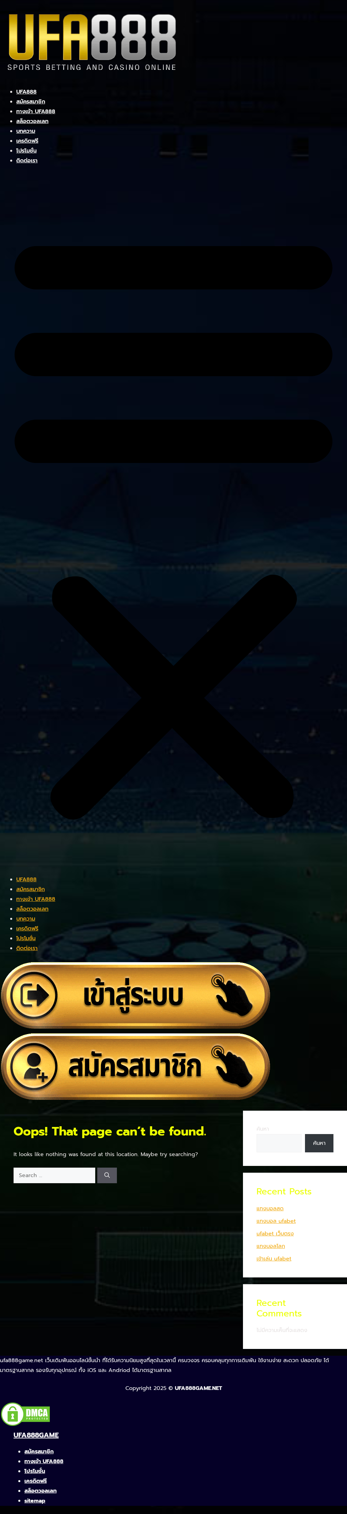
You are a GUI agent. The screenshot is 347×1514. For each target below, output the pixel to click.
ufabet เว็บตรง (275, 1234)
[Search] (107, 1175)
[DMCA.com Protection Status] (25, 1425)
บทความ (25, 131)
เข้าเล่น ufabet (274, 1259)
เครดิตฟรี (27, 141)
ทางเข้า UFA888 (35, 111)
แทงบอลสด (270, 1209)
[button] (173, 524)
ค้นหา (263, 1129)
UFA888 (26, 92)
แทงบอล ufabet (276, 1221)
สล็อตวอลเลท (32, 121)
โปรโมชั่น (26, 151)
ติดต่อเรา (27, 161)
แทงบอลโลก (271, 1246)
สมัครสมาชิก (30, 102)
